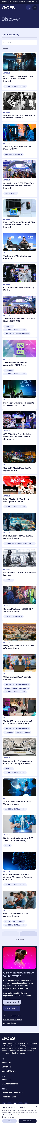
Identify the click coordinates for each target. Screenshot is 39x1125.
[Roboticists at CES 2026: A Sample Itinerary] (19, 566)
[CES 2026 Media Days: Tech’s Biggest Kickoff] (19, 458)
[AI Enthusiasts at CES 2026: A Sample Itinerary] (19, 795)
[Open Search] (28, 7)
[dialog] (19, 1114)
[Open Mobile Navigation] (34, 7)
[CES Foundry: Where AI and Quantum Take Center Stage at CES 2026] (19, 869)
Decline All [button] (27, 1121)
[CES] (8, 7)
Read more (18, 1115)
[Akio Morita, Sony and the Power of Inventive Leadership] (19, 106)
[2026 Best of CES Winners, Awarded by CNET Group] (19, 358)
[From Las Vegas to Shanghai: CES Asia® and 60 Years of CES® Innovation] (19, 214)
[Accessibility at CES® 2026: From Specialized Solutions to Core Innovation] (19, 178)
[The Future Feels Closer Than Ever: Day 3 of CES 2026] (19, 316)
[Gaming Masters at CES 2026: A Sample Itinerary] (19, 602)
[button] (19, 1117)
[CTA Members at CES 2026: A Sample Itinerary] (19, 909)
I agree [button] (9, 1121)
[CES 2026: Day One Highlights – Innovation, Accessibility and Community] (19, 426)
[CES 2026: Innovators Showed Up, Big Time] (19, 278)
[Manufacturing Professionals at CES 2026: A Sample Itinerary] (19, 756)
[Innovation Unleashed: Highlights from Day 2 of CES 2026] (19, 393)
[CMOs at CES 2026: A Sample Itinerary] (19, 674)
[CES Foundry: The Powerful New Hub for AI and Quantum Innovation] (19, 71)
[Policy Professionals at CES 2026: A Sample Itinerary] (19, 636)
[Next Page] (28, 933)
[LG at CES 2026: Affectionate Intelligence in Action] (19, 493)
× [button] (36, 1106)
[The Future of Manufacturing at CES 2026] (19, 246)
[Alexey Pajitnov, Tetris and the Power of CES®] (19, 140)
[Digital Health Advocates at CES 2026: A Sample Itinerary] (19, 831)
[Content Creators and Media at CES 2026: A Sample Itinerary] (19, 716)
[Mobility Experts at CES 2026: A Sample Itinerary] (19, 529)
